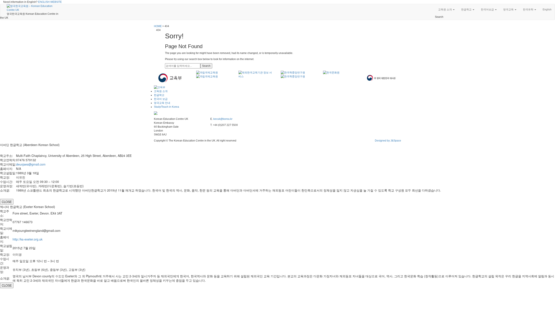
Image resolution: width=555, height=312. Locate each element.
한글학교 (466, 9)
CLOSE (7, 202)
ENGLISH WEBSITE (50, 1)
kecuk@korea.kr (222, 118)
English (547, 9)
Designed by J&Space (388, 140)
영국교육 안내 (162, 102)
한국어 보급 (161, 99)
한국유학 (528, 9)
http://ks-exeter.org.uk (27, 239)
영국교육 (508, 9)
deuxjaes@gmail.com (31, 164)
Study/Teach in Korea (166, 106)
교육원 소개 (445, 9)
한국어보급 (488, 9)
